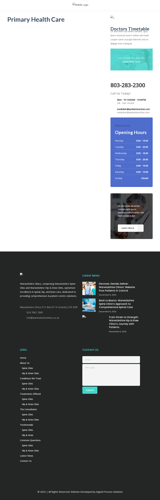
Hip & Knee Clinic (30, 373)
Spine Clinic (27, 368)
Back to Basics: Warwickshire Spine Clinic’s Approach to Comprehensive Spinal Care (116, 304)
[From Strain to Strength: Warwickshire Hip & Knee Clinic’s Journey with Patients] (94, 321)
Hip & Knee (27, 435)
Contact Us (26, 460)
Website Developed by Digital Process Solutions (97, 491)
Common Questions (30, 440)
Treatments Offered (30, 393)
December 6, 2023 (107, 295)
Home (23, 357)
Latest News (26, 455)
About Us (25, 362)
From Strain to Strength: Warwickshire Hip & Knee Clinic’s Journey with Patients (124, 322)
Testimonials (26, 424)
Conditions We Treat (30, 378)
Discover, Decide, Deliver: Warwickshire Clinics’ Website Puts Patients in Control (117, 287)
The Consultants (28, 409)
